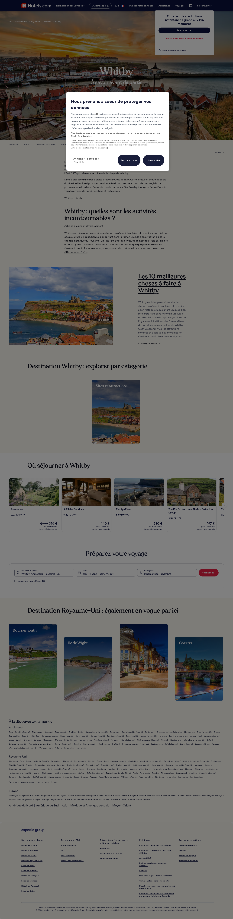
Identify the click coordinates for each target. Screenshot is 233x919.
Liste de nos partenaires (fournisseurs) (89, 148)
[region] (117, 131)
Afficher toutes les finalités (86, 160)
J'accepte (153, 160)
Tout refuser (129, 160)
